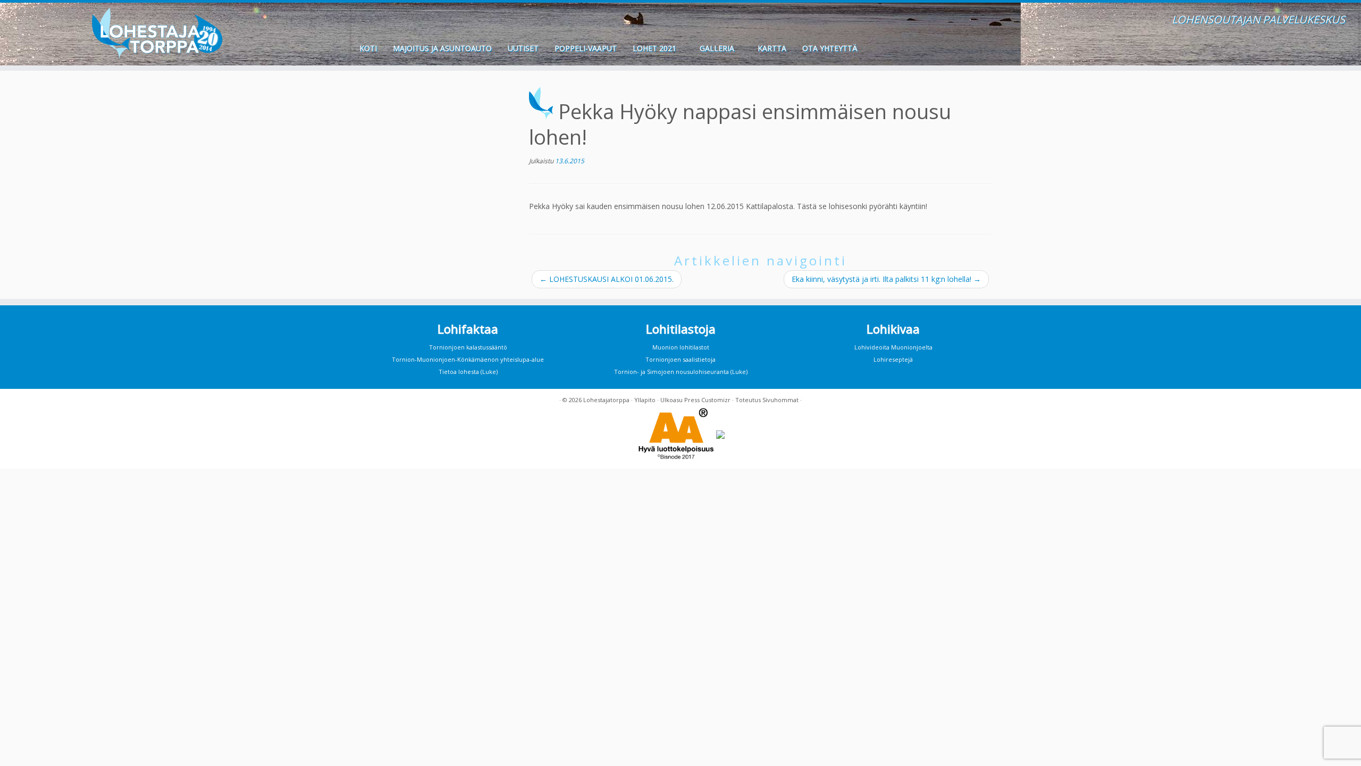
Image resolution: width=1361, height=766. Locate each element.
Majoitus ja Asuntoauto (442, 48)
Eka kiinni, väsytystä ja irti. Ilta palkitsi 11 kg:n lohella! (886, 279)
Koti (368, 48)
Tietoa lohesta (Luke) (468, 372)
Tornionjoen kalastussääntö (468, 347)
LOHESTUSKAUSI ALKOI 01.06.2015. (607, 279)
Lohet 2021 (655, 48)
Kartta (772, 48)
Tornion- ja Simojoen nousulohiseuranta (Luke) (680, 372)
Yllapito (645, 400)
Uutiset (523, 48)
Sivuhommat (780, 400)
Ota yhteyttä (830, 48)
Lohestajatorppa (606, 400)
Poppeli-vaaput (586, 48)
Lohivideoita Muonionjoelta (893, 347)
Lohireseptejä (893, 359)
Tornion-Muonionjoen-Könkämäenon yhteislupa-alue (468, 359)
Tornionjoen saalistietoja (680, 359)
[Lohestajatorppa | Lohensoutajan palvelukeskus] (157, 33)
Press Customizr (707, 400)
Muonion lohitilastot (680, 347)
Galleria (718, 48)
